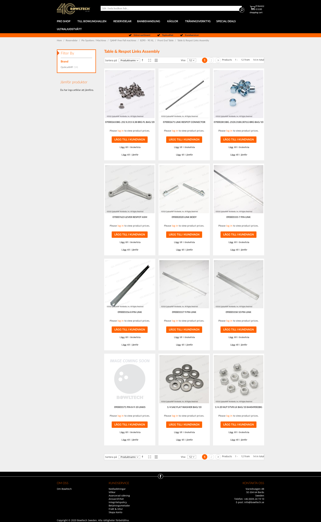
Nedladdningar (117, 488)
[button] (129, 147)
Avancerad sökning (119, 495)
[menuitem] (64, 21)
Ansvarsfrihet (116, 498)
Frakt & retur (116, 508)
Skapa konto (115, 512)
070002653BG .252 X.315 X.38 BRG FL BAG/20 (129, 122)
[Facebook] (160, 478)
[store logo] (73, 9)
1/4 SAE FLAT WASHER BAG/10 (184, 407)
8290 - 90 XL (147, 40)
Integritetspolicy (118, 502)
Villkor (112, 492)
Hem (60, 40)
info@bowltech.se (254, 502)
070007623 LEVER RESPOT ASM (130, 217)
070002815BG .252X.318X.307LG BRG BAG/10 (238, 122)
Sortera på (111, 60)
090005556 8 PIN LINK (130, 312)
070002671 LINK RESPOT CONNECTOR (184, 122)
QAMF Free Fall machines (123, 40)
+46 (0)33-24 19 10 (254, 498)
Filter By (67, 53)
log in (121, 130)
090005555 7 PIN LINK (238, 217)
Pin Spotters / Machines (94, 40)
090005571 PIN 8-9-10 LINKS (129, 407)
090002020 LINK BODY (184, 217)
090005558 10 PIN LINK (238, 312)
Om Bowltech (64, 488)
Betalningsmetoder (119, 505)
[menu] (161, 25)
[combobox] (171, 8)
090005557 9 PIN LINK (184, 312)
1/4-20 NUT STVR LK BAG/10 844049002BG (238, 407)
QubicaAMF (70, 67)
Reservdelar (72, 40)
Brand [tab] (64, 61)
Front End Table (165, 40)
